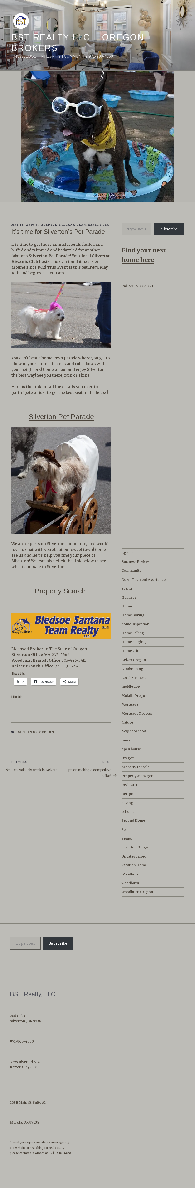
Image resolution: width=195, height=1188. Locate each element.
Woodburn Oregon (137, 892)
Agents (127, 553)
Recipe (127, 794)
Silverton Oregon (36, 732)
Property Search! (61, 591)
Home (127, 606)
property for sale (135, 767)
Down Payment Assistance (144, 579)
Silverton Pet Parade (61, 417)
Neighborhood (134, 731)
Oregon (128, 758)
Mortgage (130, 704)
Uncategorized (134, 856)
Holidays (129, 597)
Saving (127, 803)
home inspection (135, 624)
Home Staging (134, 642)
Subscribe (168, 229)
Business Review (135, 561)
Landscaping (132, 669)
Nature (127, 722)
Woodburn (130, 874)
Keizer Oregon (134, 660)
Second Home (133, 820)
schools (128, 812)
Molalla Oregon (134, 695)
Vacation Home (134, 865)
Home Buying (133, 615)
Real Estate (130, 785)
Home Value (131, 651)
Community (131, 570)
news (126, 740)
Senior (127, 838)
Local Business (134, 678)
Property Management (141, 776)
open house (131, 749)
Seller (126, 829)
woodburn (130, 883)
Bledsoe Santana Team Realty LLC (75, 224)
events (127, 588)
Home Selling (133, 633)
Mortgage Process (137, 713)
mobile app (131, 686)
